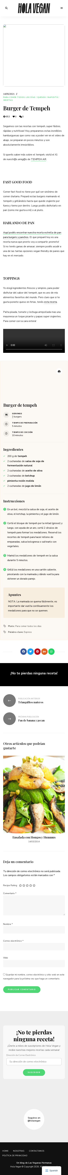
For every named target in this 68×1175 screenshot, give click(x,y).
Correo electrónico (13, 940)
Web (5, 957)
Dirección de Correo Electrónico (21, 1055)
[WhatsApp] (51, 651)
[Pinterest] (37, 651)
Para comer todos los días (19, 97)
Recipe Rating (10, 885)
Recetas (8, 100)
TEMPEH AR (38, 159)
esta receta (50, 302)
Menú (62, 8)
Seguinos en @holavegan (34, 1119)
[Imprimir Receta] (59, 371)
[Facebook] (23, 651)
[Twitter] (30, 651)
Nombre (8, 924)
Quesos (41, 97)
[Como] (16, 651)
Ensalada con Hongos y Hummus (34, 837)
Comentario (9, 893)
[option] (34, 799)
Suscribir (34, 1072)
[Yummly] (44, 651)
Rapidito (53, 97)
